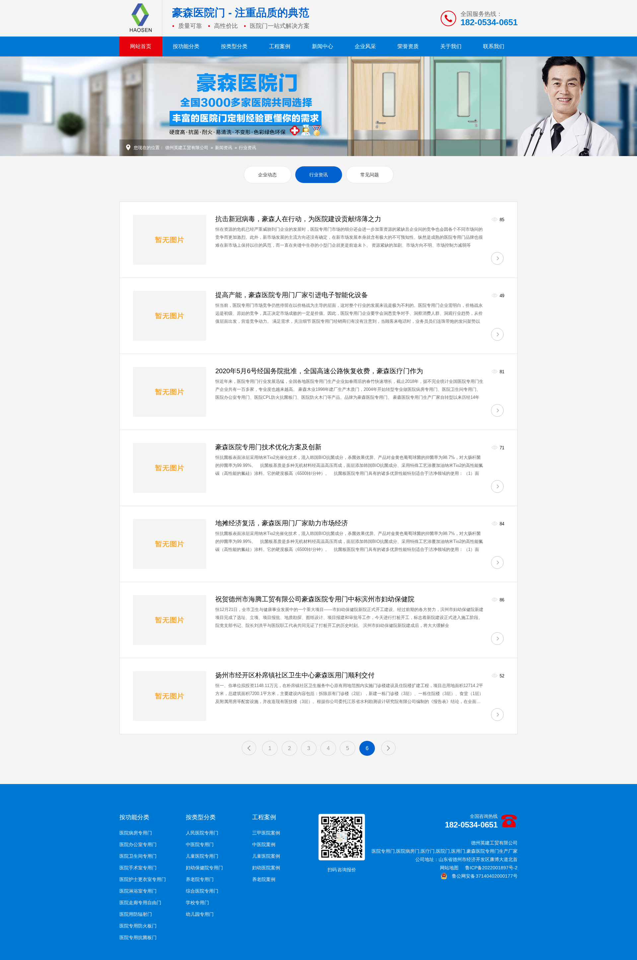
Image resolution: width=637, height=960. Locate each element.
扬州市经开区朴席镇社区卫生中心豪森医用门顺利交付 (295, 675)
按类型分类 (234, 46)
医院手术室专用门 (138, 867)
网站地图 (449, 867)
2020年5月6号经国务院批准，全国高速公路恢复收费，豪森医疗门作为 (319, 371)
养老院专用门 (200, 879)
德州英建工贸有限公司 (186, 147)
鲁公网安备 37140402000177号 (482, 876)
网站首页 (140, 46)
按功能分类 (186, 46)
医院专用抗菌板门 (138, 937)
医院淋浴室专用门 (138, 891)
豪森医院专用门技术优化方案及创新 (268, 447)
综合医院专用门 (202, 891)
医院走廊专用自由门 (140, 902)
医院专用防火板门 (138, 925)
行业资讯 (247, 147)
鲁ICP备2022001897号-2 (491, 867)
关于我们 (450, 46)
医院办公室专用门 (138, 844)
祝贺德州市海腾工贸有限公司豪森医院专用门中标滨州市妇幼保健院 (314, 599)
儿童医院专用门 (202, 856)
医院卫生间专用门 (138, 856)
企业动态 (267, 174)
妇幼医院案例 (266, 867)
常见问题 (369, 174)
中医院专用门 (200, 844)
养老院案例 (263, 879)
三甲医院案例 (266, 832)
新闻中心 (322, 46)
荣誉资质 (408, 46)
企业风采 (365, 46)
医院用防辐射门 (135, 914)
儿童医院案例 (266, 856)
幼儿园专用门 (200, 914)
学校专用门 (197, 902)
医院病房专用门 (135, 832)
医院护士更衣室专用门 (142, 879)
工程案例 (279, 46)
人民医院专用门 (202, 832)
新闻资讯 (223, 147)
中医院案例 (263, 844)
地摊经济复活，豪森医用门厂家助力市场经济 (281, 523)
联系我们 (493, 46)
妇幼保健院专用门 (204, 867)
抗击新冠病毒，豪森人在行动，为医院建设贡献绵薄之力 (298, 218)
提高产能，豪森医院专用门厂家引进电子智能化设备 (291, 295)
